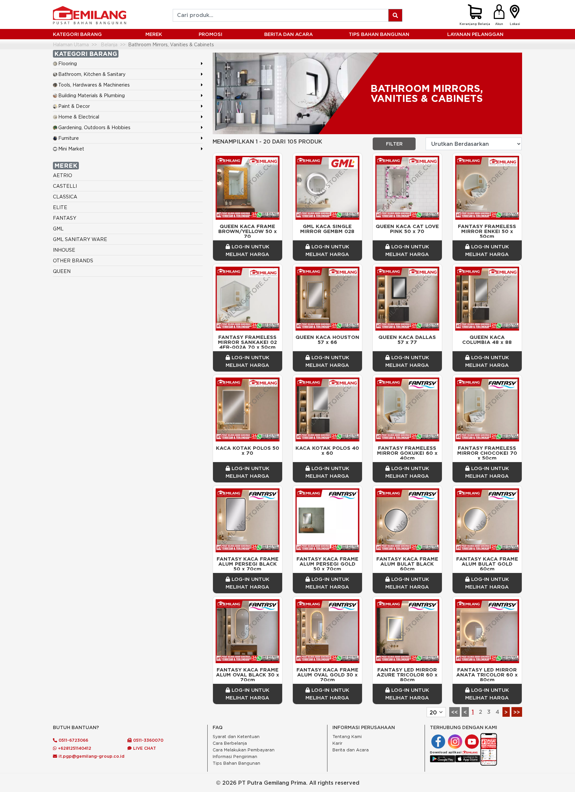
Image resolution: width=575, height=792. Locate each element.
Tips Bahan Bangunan (379, 34)
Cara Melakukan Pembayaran (244, 749)
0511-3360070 (147, 740)
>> (516, 712)
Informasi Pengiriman (235, 756)
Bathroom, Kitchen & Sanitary (91, 74)
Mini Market (71, 148)
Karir (337, 743)
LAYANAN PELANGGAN (475, 34)
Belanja (109, 44)
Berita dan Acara (350, 749)
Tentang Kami (347, 736)
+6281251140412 (74, 748)
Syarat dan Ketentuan (236, 736)
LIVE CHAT (144, 748)
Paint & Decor (74, 106)
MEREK (153, 34)
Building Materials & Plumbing (91, 95)
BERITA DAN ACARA (288, 34)
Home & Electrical (78, 117)
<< (454, 712)
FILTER (394, 144)
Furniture (68, 138)
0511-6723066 (72, 740)
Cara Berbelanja (230, 743)
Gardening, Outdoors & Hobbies (94, 127)
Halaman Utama (71, 44)
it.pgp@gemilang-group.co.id (91, 756)
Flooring (67, 63)
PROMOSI (210, 34)
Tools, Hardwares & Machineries (94, 85)
